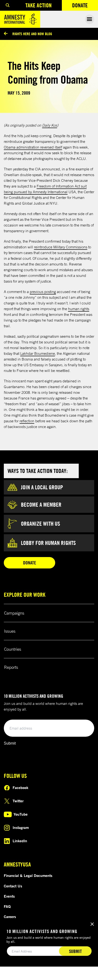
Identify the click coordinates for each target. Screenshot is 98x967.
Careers (10, 916)
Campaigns (14, 613)
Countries (12, 649)
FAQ (7, 906)
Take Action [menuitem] (38, 5)
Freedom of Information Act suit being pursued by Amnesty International (45, 189)
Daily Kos (49, 125)
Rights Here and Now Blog (32, 33)
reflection (27, 421)
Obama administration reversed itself (33, 147)
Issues (9, 631)
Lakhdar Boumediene (37, 353)
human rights (78, 308)
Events (9, 896)
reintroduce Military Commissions (60, 247)
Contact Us (13, 886)
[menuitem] (7, 5)
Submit (10, 743)
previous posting (43, 291)
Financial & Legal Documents (28, 875)
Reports (11, 667)
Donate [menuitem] (85, 6)
